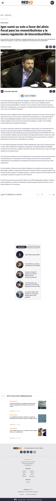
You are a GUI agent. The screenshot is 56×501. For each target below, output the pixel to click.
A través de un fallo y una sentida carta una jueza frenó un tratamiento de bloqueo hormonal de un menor (22, 405)
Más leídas (21, 247)
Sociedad (24, 471)
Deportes (32, 471)
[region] (28, 212)
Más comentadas (34, 247)
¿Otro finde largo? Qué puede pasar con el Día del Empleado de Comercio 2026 (32, 284)
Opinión (24, 472)
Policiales (32, 472)
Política (24, 474)
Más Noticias (32, 476)
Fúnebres (28, 482)
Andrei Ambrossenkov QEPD (32, 254)
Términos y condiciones (31, 494)
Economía (24, 476)
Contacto (22, 494)
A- (54, 91)
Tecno (32, 474)
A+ (51, 91)
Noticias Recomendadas (19, 396)
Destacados (4, 23)
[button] (46, 46)
